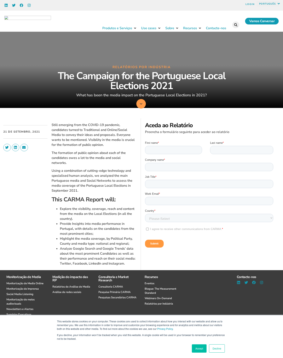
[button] (269, 3)
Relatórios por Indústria (159, 304)
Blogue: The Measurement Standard (160, 291)
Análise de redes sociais (66, 292)
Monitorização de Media (23, 277)
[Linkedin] (6, 5)
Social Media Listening (19, 294)
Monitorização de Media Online (25, 283)
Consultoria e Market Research (113, 279)
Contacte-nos (246, 277)
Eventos (149, 283)
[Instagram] (29, 5)
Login (250, 4)
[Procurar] (235, 25)
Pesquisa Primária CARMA (114, 292)
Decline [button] (217, 348)
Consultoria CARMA (110, 287)
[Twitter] (14, 5)
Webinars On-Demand (158, 298)
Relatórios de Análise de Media (71, 287)
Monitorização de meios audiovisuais (20, 302)
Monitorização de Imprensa (22, 289)
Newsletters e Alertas (19, 309)
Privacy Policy (165, 328)
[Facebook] (21, 5)
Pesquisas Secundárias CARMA (117, 297)
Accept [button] (199, 348)
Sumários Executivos (18, 314)
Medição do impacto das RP (70, 279)
